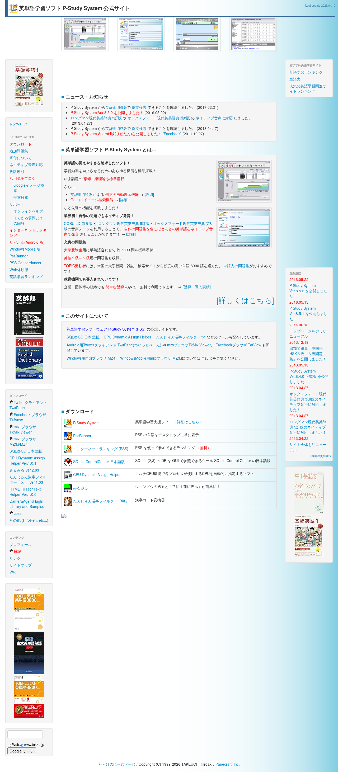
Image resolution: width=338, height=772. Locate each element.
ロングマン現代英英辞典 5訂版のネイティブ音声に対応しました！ (307, 427)
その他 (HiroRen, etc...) (29, 520)
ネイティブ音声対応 (26, 164)
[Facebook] (172, 133)
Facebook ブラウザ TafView (28, 417)
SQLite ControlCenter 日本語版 (98, 461)
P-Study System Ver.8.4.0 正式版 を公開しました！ (308, 376)
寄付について (21, 157)
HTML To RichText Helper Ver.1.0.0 (25, 491)
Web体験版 (19, 269)
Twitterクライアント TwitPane (28, 405)
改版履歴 (17, 171)
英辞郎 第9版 (116, 107)
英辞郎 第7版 (116, 128)
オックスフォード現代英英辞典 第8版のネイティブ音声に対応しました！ (307, 401)
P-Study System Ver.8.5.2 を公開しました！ (308, 291)
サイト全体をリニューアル (307, 447)
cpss (17, 513)
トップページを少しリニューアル (307, 333)
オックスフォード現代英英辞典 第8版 (159, 117)
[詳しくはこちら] (245, 300)
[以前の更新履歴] (321, 456)
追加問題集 (19, 150)
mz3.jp (207, 358)
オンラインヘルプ (28, 211)
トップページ (18, 124)
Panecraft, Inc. (227, 764)
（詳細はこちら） (188, 421)
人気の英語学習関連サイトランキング (307, 88)
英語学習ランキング (26, 276)
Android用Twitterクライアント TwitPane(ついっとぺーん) (114, 344)
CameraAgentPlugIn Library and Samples (27, 503)
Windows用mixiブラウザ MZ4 (91, 358)
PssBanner (19, 255)
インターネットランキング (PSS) (100, 448)
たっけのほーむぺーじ (116, 764)
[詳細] (149, 194)
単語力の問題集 (236, 265)
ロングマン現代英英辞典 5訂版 (96, 117)
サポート (17, 204)
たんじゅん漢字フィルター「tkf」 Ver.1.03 (28, 479)
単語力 (295, 79)
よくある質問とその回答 (28, 220)
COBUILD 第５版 (78, 223)
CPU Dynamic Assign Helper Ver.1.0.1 (27, 460)
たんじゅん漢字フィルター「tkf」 (100, 500)
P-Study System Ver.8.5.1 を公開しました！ (308, 313)
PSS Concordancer (25, 262)
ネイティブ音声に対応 (214, 117)
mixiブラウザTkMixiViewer (189, 344)
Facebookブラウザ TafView (238, 344)
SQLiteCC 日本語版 (26, 451)
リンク (15, 558)
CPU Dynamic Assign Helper (127, 337)
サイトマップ (21, 565)
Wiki (13, 572)
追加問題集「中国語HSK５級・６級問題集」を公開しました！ (307, 353)
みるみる (80, 487)
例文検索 (20, 197)
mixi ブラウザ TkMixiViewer (23, 429)
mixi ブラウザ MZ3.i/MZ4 (23, 441)
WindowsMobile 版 (25, 249)
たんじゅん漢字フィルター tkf (180, 337)
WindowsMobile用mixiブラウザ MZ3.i (151, 358)
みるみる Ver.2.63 (24, 470)
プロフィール (21, 544)
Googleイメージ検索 (28, 187)
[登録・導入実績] (197, 286)
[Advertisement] (169, 75)
